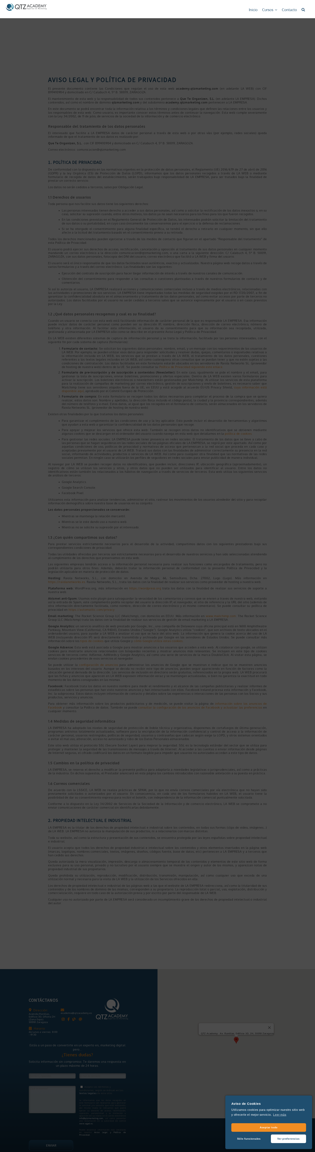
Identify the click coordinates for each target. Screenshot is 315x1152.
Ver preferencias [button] (288, 1138)
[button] (303, 9)
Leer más (279, 1114)
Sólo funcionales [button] (249, 1138)
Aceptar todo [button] (269, 1127)
